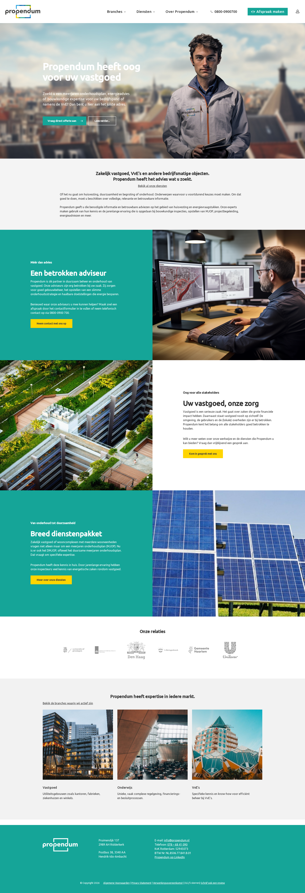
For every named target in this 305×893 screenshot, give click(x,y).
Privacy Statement (141, 883)
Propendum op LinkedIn (170, 857)
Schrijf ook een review (213, 883)
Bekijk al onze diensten (152, 185)
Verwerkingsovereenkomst (168, 883)
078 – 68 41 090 (177, 844)
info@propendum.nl (176, 840)
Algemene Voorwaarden (116, 883)
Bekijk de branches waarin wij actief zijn (68, 703)
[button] (64, 120)
